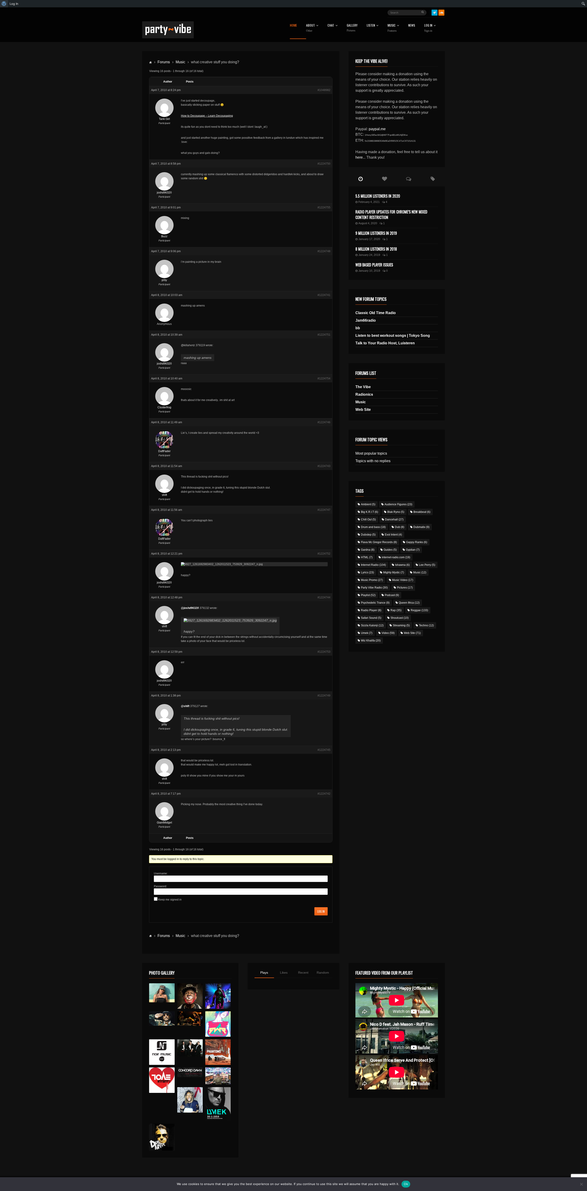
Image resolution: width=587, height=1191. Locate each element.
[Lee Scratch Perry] (190, 996)
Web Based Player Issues (374, 265)
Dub (399, 527)
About (310, 28)
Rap (395, 610)
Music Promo (372, 580)
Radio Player (371, 610)
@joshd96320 (190, 608)
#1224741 (324, 295)
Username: (161, 873)
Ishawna (402, 564)
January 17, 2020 (369, 239)
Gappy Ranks (416, 542)
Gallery (352, 28)
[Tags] (433, 179)
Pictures (405, 587)
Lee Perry (427, 564)
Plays (264, 972)
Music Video (402, 580)
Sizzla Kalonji (372, 625)
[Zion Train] (190, 1018)
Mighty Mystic (393, 572)
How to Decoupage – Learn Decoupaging (207, 115)
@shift (185, 706)
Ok (406, 1184)
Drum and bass (373, 527)
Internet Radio (373, 564)
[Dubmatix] (161, 1137)
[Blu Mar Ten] (190, 1047)
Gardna (367, 549)
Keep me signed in (170, 899)
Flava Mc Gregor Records (379, 542)
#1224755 (324, 207)
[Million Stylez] (161, 1018)
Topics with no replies (372, 461)
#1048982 (324, 90)
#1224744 (324, 597)
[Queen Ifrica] (161, 993)
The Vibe (363, 387)
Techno (426, 625)
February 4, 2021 (369, 202)
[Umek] (218, 1104)
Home (293, 26)
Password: (160, 886)
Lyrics (367, 572)
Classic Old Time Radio (375, 313)
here (359, 157)
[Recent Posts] (361, 179)
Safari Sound (371, 617)
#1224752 (324, 553)
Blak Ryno (395, 512)
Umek (366, 633)
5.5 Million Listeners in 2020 (377, 196)
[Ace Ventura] (218, 1076)
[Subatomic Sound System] (218, 996)
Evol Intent (393, 534)
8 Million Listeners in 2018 (376, 249)
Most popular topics (371, 453)
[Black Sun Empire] (218, 1052)
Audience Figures (398, 504)
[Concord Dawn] (190, 1072)
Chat (330, 26)
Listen (371, 26)
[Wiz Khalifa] (190, 1100)
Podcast (392, 595)
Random (323, 972)
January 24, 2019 (369, 255)
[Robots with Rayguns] (218, 1024)
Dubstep (368, 534)
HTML (367, 557)
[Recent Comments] (409, 179)
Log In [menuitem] (14, 4)
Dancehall (394, 519)
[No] (581, 1184)
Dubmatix (421, 527)
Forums (164, 62)
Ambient (368, 504)
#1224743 (324, 466)
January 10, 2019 (369, 270)
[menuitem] (4, 3)
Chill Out (368, 519)
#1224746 (324, 422)
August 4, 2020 (367, 223)
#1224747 (324, 509)
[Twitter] (434, 13)
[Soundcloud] (441, 13)
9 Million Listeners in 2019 (376, 233)
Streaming (401, 625)
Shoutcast (399, 617)
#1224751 (324, 334)
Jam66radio (365, 320)
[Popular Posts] (385, 179)
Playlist (368, 595)
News (411, 26)
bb (357, 328)
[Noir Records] (161, 1052)
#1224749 (324, 695)
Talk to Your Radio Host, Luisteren (385, 343)
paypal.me (377, 129)
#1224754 (324, 378)
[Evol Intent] (161, 1080)
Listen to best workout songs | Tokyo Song (392, 335)
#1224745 (324, 750)
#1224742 (324, 793)
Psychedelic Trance (375, 602)
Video (388, 633)
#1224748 (324, 251)
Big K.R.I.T (369, 512)
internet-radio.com (396, 557)
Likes (284, 972)
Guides (390, 549)
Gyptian (413, 549)
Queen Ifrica (409, 602)
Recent (303, 972)
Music (180, 62)
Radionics (364, 394)
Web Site (363, 410)
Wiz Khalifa (371, 640)
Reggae (419, 610)
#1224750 (324, 163)
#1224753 (324, 651)
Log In (428, 28)
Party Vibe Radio (374, 587)
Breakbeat (421, 512)
